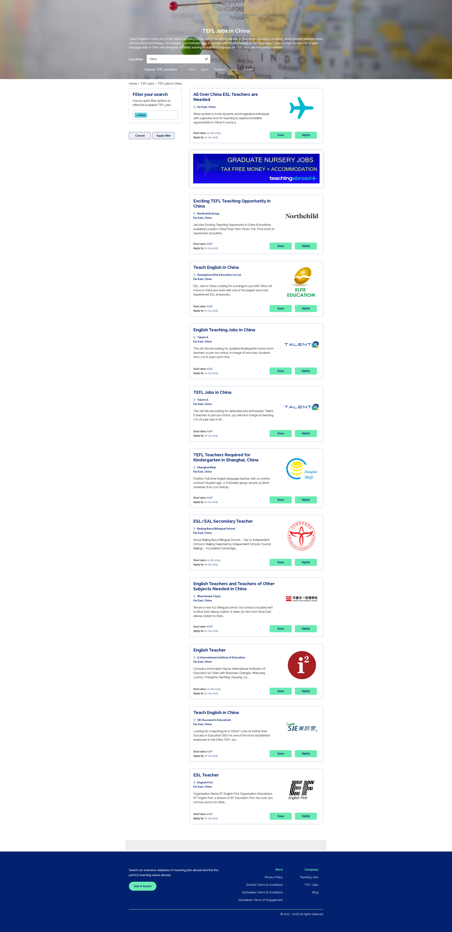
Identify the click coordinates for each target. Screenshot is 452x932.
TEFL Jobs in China (212, 392)
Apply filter (163, 135)
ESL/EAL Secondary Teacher (223, 521)
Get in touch (142, 886)
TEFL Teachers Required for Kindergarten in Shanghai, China (225, 457)
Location (136, 59)
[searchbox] (149, 114)
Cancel (140, 135)
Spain (233, 69)
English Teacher (209, 650)
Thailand (219, 69)
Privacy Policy (274, 877)
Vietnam (248, 69)
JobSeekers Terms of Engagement (260, 900)
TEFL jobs (147, 83)
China (191, 69)
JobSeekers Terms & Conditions (262, 892)
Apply (306, 135)
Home (133, 83)
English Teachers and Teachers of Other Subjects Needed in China (233, 586)
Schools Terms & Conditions (264, 884)
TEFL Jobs (311, 884)
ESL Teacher (206, 775)
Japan (204, 69)
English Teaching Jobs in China (224, 329)
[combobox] (155, 115)
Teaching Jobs (309, 877)
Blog (315, 892)
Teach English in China (216, 267)
